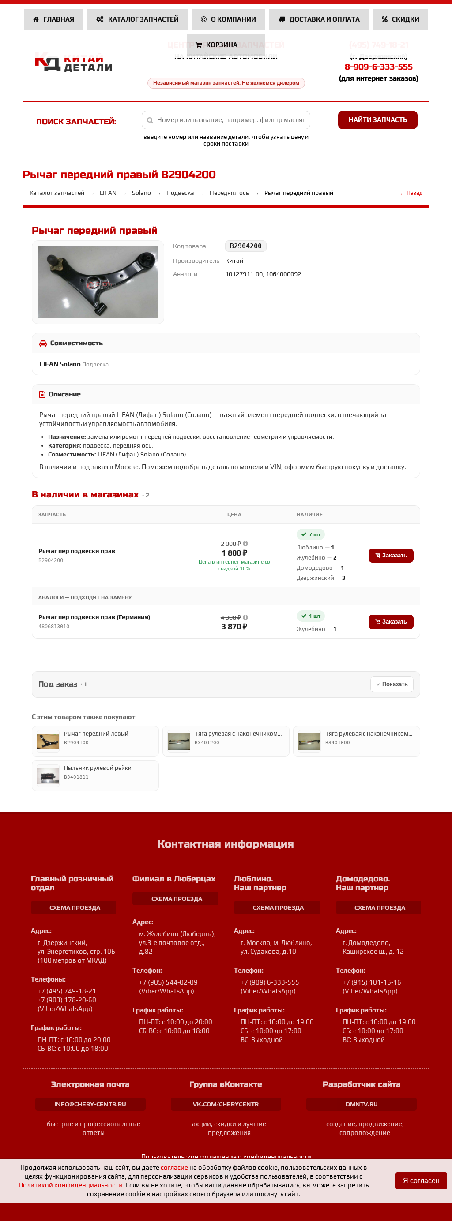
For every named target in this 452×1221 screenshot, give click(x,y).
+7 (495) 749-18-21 (67, 991)
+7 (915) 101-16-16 (372, 982)
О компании (233, 19)
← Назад (410, 193)
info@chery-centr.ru (90, 1104)
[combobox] (226, 120)
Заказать (393, 555)
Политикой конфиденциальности (70, 1185)
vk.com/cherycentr (226, 1104)
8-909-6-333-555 (379, 67)
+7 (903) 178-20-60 (67, 1000)
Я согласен (421, 1180)
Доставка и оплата (324, 19)
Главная (58, 19)
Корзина (222, 45)
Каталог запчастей (143, 19)
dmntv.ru (362, 1104)
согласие (174, 1167)
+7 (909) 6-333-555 (270, 982)
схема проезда (74, 907)
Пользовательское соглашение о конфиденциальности (226, 1157)
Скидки (405, 19)
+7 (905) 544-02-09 (168, 982)
